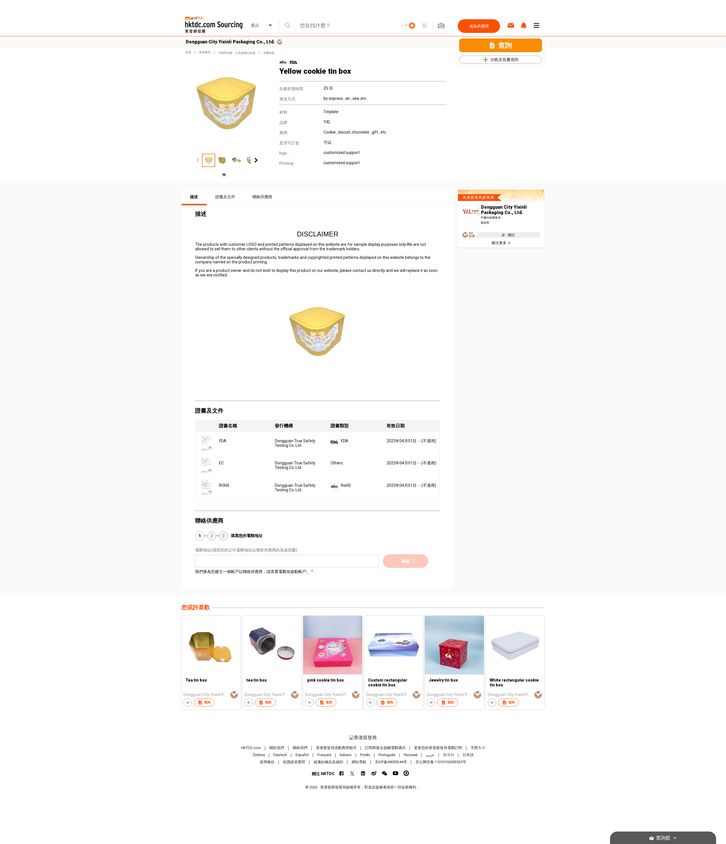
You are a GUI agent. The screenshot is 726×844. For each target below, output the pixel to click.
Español (302, 755)
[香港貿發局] (363, 737)
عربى (430, 755)
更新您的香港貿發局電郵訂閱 (438, 748)
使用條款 (267, 762)
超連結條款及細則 (328, 762)
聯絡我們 (300, 748)
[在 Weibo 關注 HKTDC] (374, 773)
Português (387, 755)
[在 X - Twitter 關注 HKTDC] (352, 773)
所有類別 (204, 52)
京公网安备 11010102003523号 (440, 762)
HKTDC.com (251, 748)
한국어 (448, 755)
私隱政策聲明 (294, 762)
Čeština (259, 755)
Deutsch (280, 755)
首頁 (188, 52)
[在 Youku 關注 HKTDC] (406, 773)
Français (324, 755)
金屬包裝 (269, 52)
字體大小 (477, 748)
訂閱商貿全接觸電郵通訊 (385, 748)
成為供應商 (479, 26)
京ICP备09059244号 (391, 762)
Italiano (346, 755)
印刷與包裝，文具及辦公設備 (236, 52)
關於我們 (276, 748)
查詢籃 (663, 838)
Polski (365, 755)
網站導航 (359, 762)
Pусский (410, 755)
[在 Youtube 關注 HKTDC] (395, 773)
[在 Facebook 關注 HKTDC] (341, 773)
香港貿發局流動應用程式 (336, 748)
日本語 (468, 755)
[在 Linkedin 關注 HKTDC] (363, 773)
